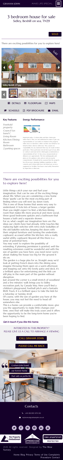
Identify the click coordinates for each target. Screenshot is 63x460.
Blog (22, 455)
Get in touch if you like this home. (21, 322)
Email (55, 110)
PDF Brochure (35, 110)
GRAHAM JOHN (28, 3)
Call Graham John (31, 338)
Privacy (29, 455)
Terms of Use (41, 455)
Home (17, 455)
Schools (13, 110)
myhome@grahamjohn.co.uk (33, 417)
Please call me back (31, 346)
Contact (56, 457)
